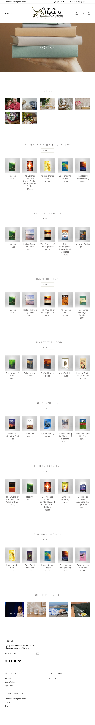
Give (6, 706)
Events (7, 702)
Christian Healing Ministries (15, 2)
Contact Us (9, 686)
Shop (7, 13)
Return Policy (10, 682)
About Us (52, 678)
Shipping (8, 678)
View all (47, 150)
